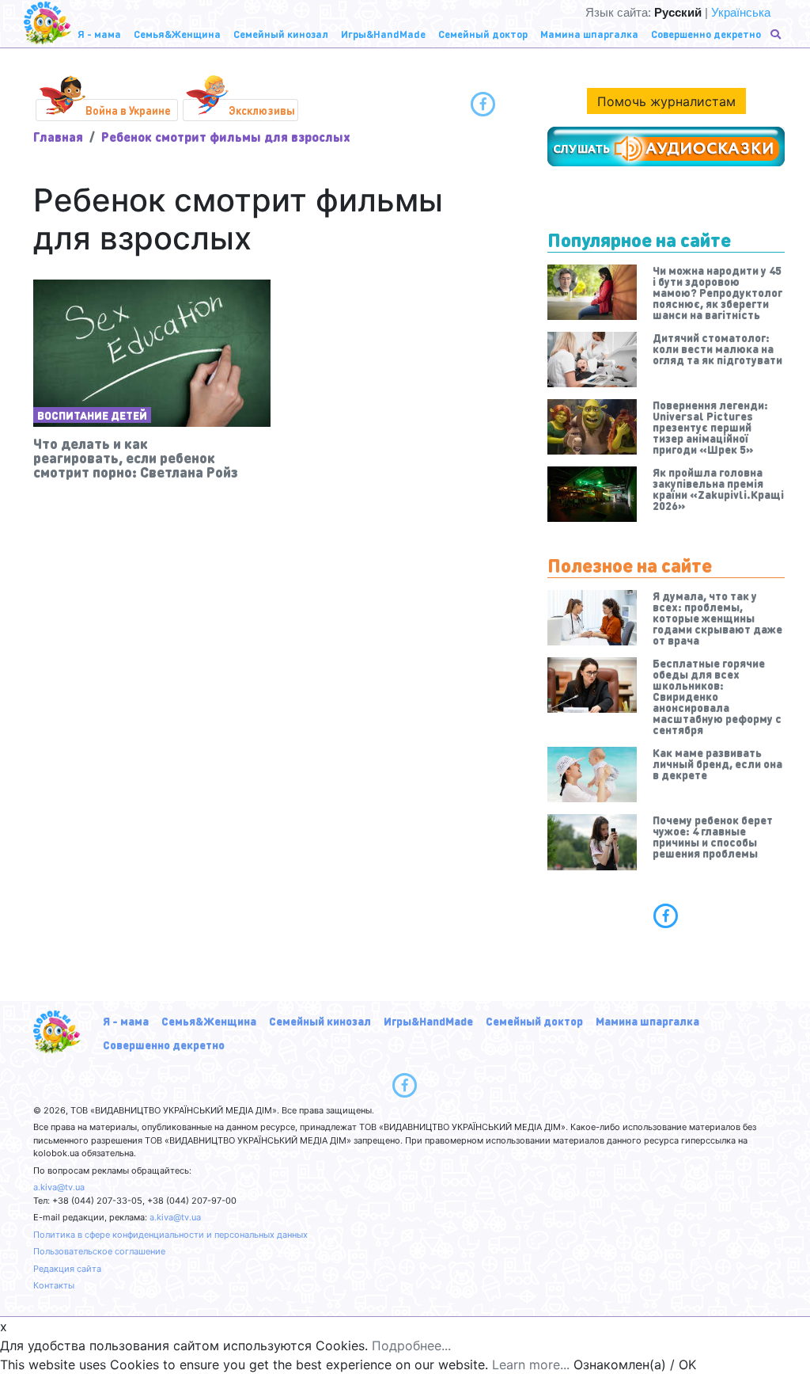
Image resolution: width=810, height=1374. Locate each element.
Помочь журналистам (666, 101)
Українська (740, 12)
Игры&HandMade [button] (383, 33)
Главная (58, 136)
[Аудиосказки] (666, 146)
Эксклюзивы (262, 110)
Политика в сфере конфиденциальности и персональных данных (170, 1234)
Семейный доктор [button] (483, 33)
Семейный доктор (534, 1021)
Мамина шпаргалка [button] (589, 33)
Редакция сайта (67, 1268)
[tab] (666, 915)
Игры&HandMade (428, 1021)
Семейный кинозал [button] (280, 33)
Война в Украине (128, 110)
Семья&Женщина (208, 1021)
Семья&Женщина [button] (177, 33)
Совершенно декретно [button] (706, 33)
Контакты (53, 1285)
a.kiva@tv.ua (59, 1187)
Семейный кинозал (320, 1021)
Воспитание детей (92, 415)
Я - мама (126, 1021)
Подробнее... (411, 1345)
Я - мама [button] (99, 33)
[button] (777, 34)
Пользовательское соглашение (99, 1251)
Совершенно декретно (164, 1044)
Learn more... (531, 1364)
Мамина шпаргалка (647, 1021)
